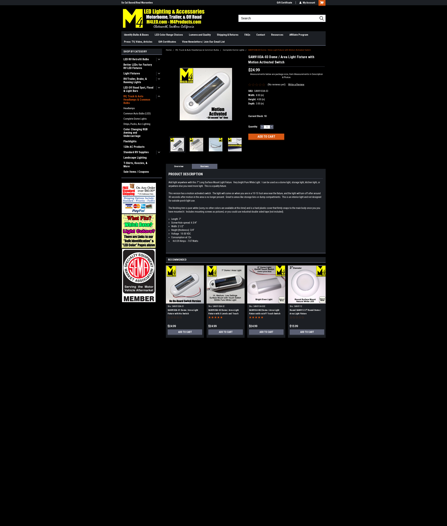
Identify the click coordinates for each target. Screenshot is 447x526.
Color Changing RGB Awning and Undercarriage (135, 133)
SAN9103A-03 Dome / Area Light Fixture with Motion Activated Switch (279, 50)
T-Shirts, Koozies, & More (135, 164)
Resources (277, 34)
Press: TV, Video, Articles (138, 41)
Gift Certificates (167, 41)
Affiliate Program (298, 34)
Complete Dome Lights (135, 118)
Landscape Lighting (135, 157)
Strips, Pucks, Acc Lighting (136, 124)
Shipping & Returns (227, 34)
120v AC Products (134, 146)
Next (242, 94)
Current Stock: (257, 116)
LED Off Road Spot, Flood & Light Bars (138, 89)
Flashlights (130, 141)
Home (169, 50)
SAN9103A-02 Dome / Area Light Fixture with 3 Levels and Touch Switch (223, 313)
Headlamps (129, 108)
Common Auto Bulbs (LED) (137, 113)
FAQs (247, 34)
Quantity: (253, 126)
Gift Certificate (284, 2)
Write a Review (296, 84)
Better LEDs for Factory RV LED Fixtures (137, 66)
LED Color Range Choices (169, 34)
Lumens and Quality (200, 34)
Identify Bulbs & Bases (136, 34)
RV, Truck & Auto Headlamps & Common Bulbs (136, 100)
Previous (169, 94)
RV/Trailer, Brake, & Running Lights (135, 80)
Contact (260, 34)
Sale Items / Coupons (136, 171)
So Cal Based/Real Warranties (137, 2)
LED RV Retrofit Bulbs (136, 59)
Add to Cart (185, 332)
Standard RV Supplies (136, 152)
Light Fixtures (131, 73)
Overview (178, 166)
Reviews (204, 166)
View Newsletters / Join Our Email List (203, 41)
